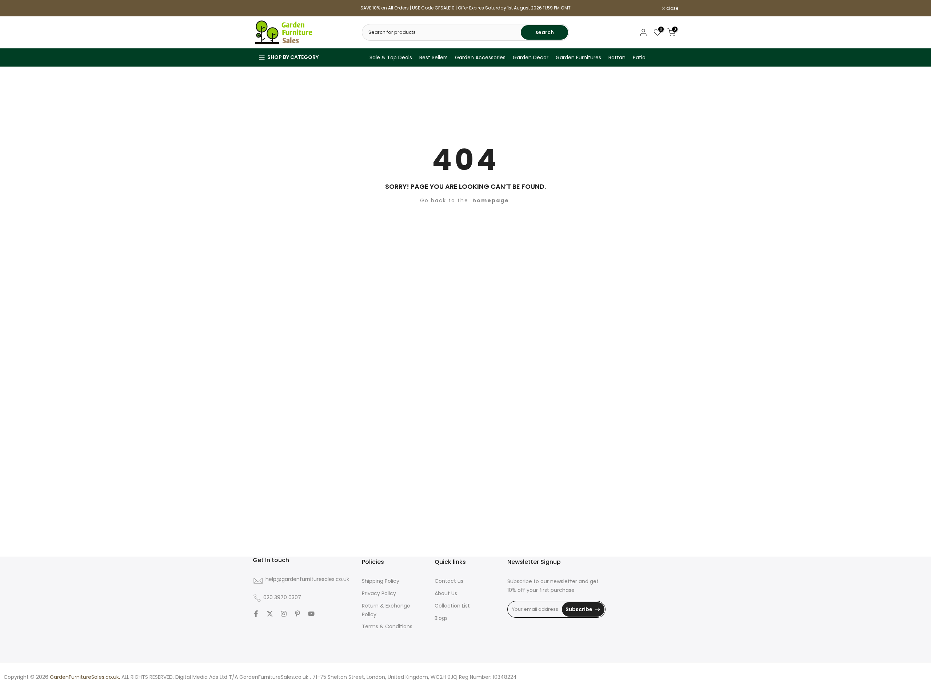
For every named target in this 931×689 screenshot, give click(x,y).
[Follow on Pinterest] (297, 613)
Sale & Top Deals (390, 57)
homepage (490, 200)
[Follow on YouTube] (311, 613)
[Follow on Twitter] (270, 613)
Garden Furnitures (578, 57)
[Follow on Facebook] (256, 613)
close (262, 8)
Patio (639, 57)
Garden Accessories (480, 57)
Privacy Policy (379, 593)
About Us (446, 593)
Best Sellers (433, 57)
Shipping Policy (380, 581)
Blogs (441, 618)
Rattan (617, 57)
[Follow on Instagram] (283, 613)
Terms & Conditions (387, 626)
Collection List (452, 605)
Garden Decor (530, 57)
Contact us (449, 581)
